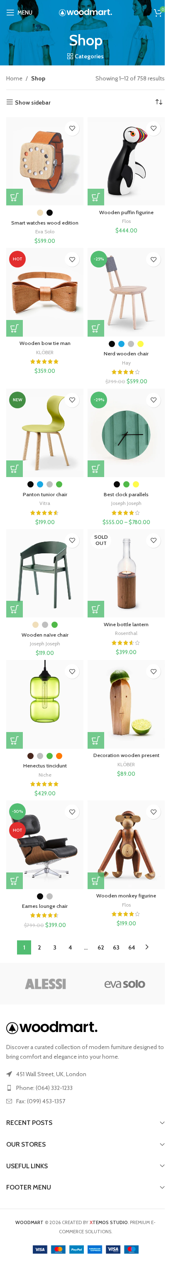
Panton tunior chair (45, 494)
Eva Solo (44, 231)
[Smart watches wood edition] (44, 161)
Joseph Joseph (126, 503)
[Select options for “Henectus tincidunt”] (14, 740)
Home (14, 78)
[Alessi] (46, 984)
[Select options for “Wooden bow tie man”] (14, 328)
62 (101, 947)
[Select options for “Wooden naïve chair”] (14, 609)
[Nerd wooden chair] (126, 292)
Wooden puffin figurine (126, 212)
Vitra (44, 503)
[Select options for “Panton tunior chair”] (14, 468)
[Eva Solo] (125, 984)
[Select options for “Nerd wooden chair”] (96, 328)
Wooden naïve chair (45, 635)
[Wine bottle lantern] (126, 573)
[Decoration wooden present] (126, 704)
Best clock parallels (126, 494)
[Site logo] (85, 11)
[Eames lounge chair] (44, 844)
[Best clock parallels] (126, 433)
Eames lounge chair (45, 906)
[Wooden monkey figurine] (126, 844)
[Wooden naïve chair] (44, 573)
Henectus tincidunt (45, 765)
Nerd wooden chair (126, 353)
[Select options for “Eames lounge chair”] (14, 880)
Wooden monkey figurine (126, 895)
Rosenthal (126, 633)
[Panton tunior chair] (44, 433)
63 (116, 947)
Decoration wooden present (126, 755)
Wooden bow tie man (45, 343)
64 (131, 947)
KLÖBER (45, 352)
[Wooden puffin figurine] (126, 161)
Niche (45, 775)
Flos (126, 221)
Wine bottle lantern (126, 624)
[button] (96, 197)
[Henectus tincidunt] (44, 704)
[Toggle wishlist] (72, 128)
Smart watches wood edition (44, 223)
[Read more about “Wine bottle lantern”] (96, 609)
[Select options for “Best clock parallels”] (96, 468)
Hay (126, 363)
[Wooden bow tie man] (44, 292)
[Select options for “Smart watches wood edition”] (14, 197)
